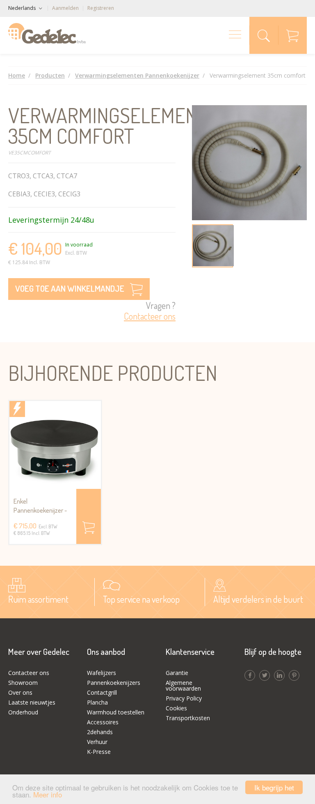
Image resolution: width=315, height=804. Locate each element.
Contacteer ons (28, 673)
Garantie (177, 673)
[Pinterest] (294, 675)
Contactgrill (102, 692)
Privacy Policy (184, 698)
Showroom (23, 683)
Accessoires (103, 722)
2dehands (100, 732)
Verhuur (97, 742)
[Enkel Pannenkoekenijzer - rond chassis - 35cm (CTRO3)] (55, 445)
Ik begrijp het (274, 787)
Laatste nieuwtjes (31, 702)
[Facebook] (249, 675)
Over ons (20, 692)
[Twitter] (264, 675)
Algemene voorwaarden (183, 685)
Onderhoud (23, 712)
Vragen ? (150, 311)
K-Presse (99, 752)
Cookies (176, 708)
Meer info (47, 794)
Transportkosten (188, 718)
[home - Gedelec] (47, 33)
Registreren (100, 8)
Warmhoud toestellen (115, 712)
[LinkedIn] (279, 675)
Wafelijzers (101, 673)
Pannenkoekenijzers (113, 683)
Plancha (97, 702)
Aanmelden (65, 8)
